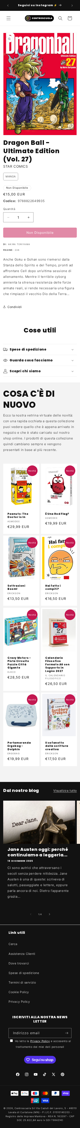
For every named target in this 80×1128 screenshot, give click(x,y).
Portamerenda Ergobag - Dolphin (19, 746)
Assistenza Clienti (22, 953)
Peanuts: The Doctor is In (17, 515)
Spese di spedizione (24, 973)
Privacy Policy (19, 1001)
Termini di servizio (22, 982)
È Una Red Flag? (57, 514)
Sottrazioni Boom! (16, 587)
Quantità (9, 209)
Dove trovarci (19, 963)
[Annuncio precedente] (8, 5)
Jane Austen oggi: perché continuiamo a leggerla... (37, 852)
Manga (11, 176)
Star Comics (15, 166)
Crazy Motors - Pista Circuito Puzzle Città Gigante (19, 662)
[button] (8, 18)
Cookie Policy (19, 992)
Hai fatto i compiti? (53, 587)
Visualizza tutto (65, 790)
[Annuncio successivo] (72, 5)
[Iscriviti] (66, 1033)
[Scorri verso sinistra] (30, 914)
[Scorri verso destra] (49, 914)
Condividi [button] (14, 307)
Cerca (13, 944)
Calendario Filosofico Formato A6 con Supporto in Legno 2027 (57, 664)
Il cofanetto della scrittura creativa (56, 746)
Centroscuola (23, 1108)
